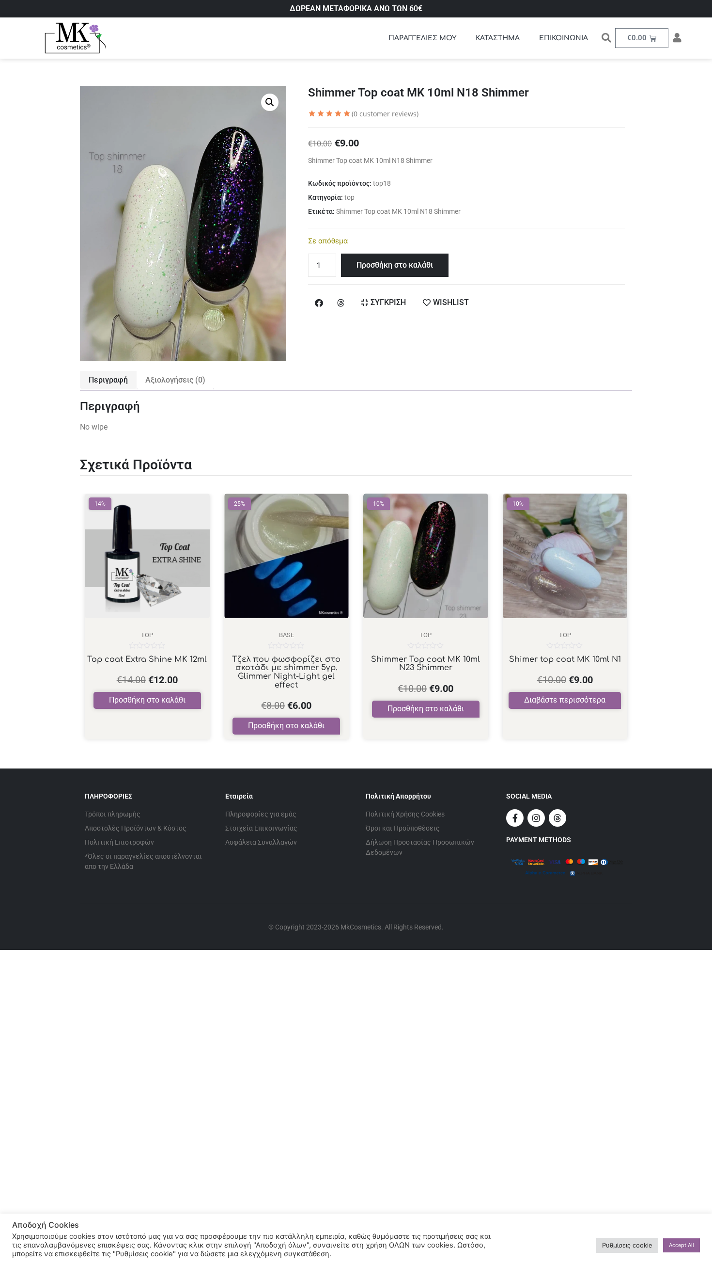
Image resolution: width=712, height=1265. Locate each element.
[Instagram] (536, 818)
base (286, 635)
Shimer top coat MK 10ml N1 (565, 659)
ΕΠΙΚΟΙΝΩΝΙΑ (563, 38)
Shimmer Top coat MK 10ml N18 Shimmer (398, 211)
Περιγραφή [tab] (108, 379)
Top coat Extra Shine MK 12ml (147, 659)
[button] (270, 102)
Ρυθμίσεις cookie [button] (627, 1245)
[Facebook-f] (515, 818)
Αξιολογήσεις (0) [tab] (175, 379)
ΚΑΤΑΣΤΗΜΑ (498, 38)
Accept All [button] (681, 1245)
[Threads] (557, 818)
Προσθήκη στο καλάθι (394, 265)
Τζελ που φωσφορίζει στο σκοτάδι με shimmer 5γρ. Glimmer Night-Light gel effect (286, 672)
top (349, 197)
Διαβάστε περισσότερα (564, 700)
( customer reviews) (385, 113)
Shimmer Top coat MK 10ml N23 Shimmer (425, 664)
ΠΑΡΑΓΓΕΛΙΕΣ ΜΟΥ (422, 38)
